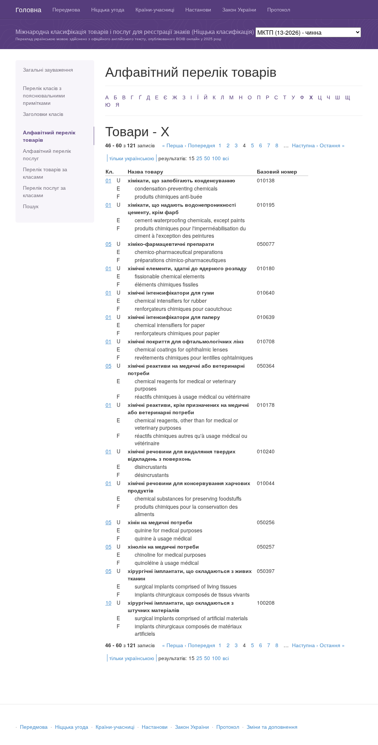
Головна (28, 9)
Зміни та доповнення (272, 726)
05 (108, 243)
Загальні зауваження (48, 69)
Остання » (332, 145)
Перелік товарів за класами (45, 172)
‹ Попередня (200, 145)
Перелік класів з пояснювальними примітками (44, 95)
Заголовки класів (43, 113)
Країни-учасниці (154, 9)
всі (226, 158)
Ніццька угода (107, 9)
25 (199, 158)
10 (108, 602)
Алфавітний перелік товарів (49, 135)
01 (108, 180)
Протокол (278, 9)
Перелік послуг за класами (44, 191)
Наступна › (305, 145)
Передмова (66, 9)
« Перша (172, 145)
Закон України (239, 9)
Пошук (30, 206)
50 (207, 158)
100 (216, 158)
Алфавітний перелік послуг (47, 154)
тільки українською (131, 158)
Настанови (198, 9)
